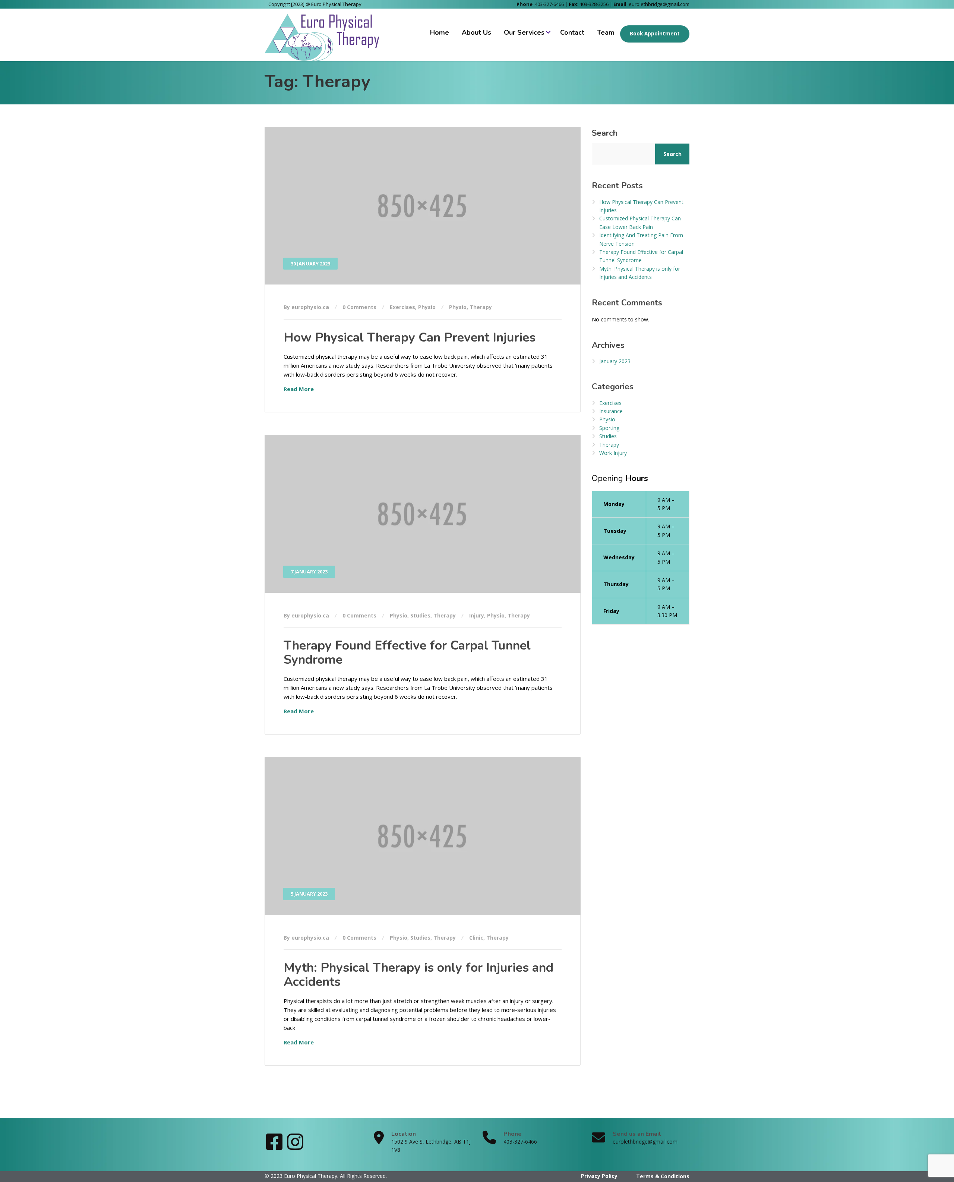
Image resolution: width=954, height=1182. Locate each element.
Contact (572, 32)
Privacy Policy (599, 1175)
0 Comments (359, 307)
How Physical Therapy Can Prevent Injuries (410, 337)
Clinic (476, 937)
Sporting (609, 427)
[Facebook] (275, 1146)
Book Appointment (655, 33)
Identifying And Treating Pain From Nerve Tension (641, 239)
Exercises (402, 307)
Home (439, 32)
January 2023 (615, 361)
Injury (476, 615)
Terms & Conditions (662, 1176)
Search (604, 133)
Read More (299, 389)
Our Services (524, 32)
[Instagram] (295, 1146)
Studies (420, 615)
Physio (427, 307)
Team (606, 32)
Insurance (611, 411)
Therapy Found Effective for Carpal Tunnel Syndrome (407, 652)
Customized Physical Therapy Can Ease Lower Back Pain (640, 222)
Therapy (481, 307)
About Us (476, 32)
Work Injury (613, 452)
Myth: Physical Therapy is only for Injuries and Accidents (418, 974)
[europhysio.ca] (324, 35)
